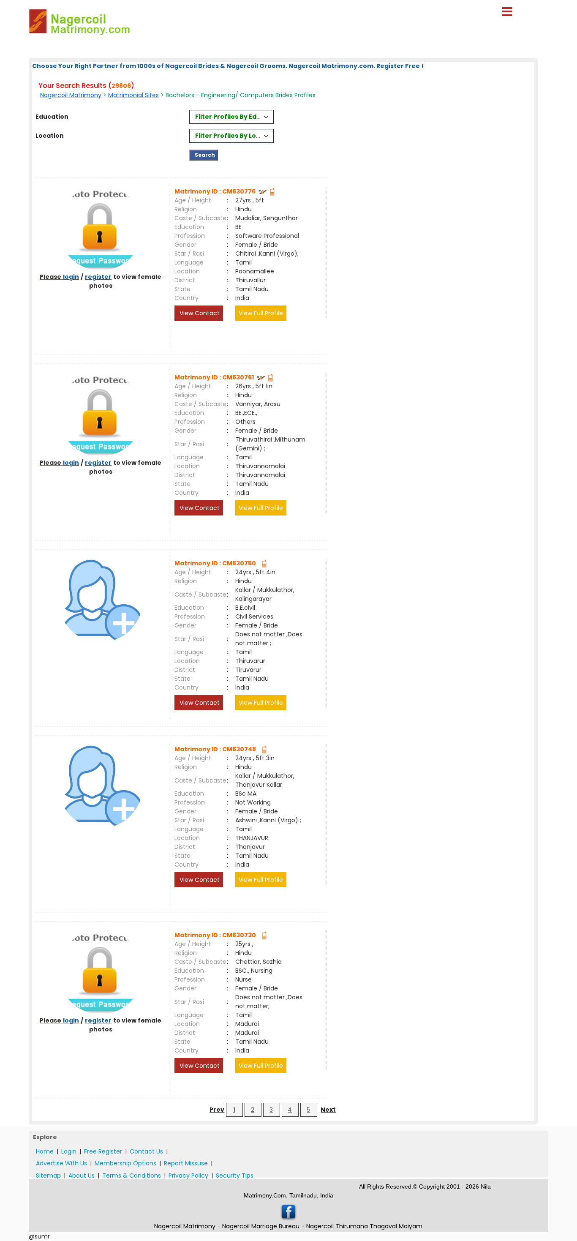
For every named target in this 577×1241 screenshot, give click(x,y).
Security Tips (234, 1175)
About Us (81, 1175)
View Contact (199, 313)
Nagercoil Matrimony (70, 95)
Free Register (103, 1151)
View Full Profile (261, 313)
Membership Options (125, 1163)
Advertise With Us (61, 1163)
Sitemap (48, 1175)
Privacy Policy (188, 1175)
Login (68, 1151)
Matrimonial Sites (133, 95)
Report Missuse (186, 1163)
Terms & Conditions (131, 1175)
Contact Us (146, 1151)
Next (328, 1109)
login (71, 277)
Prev (217, 1109)
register (98, 277)
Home (45, 1151)
